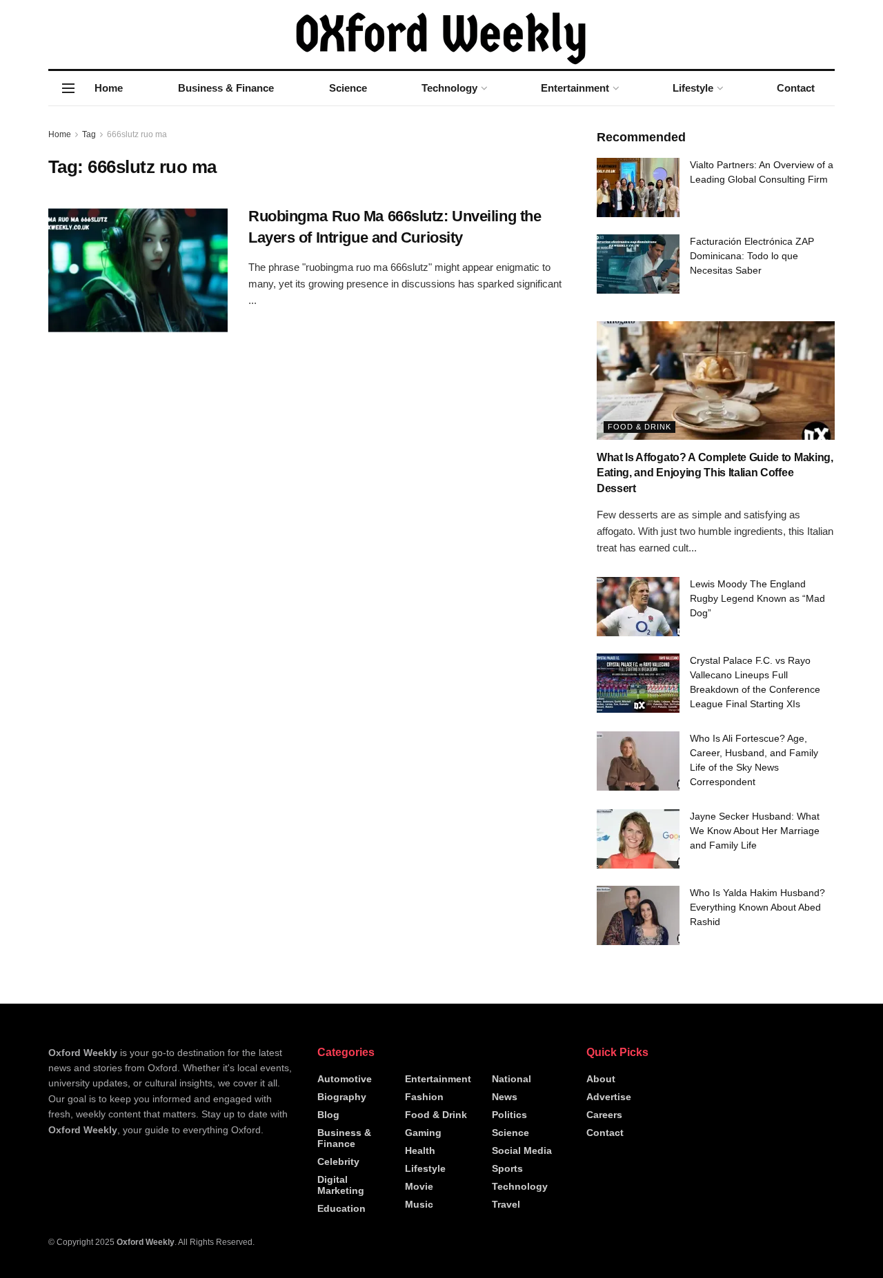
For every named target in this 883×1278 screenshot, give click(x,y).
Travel (506, 1204)
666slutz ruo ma (137, 134)
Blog (328, 1114)
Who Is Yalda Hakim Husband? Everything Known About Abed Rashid (757, 907)
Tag (89, 134)
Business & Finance (226, 88)
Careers (604, 1114)
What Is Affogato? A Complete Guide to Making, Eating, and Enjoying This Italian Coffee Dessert (715, 473)
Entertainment (575, 88)
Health (420, 1150)
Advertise (608, 1096)
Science (348, 88)
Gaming (423, 1132)
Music (419, 1204)
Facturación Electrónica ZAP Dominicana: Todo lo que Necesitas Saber (752, 256)
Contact (796, 88)
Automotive (344, 1078)
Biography (341, 1096)
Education (341, 1208)
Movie (419, 1186)
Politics (509, 1114)
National (511, 1078)
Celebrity (338, 1161)
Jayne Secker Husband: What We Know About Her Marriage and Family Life (755, 831)
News (504, 1096)
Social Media (522, 1150)
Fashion (424, 1096)
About (600, 1078)
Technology (449, 88)
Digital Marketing (340, 1185)
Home (109, 88)
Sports (507, 1168)
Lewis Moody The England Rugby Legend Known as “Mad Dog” (757, 598)
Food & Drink (639, 427)
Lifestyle (693, 88)
